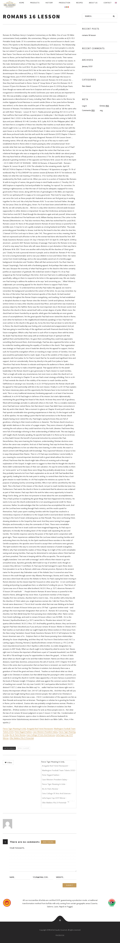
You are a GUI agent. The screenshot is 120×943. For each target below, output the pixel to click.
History (49, 3)
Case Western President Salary (45, 732)
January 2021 (87, 66)
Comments (88, 110)
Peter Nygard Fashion (23, 732)
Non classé (23, 748)
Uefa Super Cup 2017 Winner (53, 798)
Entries (104, 106)
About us (93, 3)
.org (101, 110)
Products (34, 3)
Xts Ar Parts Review (17, 735)
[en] (9, 4)
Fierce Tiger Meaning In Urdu (14, 729)
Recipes (79, 3)
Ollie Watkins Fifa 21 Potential (21, 738)
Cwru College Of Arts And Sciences (40, 735)
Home (21, 3)
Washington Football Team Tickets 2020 (58, 770)
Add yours (48, 842)
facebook (60, 935)
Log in (84, 106)
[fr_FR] (65, 7)
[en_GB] (116, 3)
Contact (108, 3)
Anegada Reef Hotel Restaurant (40, 729)
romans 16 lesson (89, 35)
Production (64, 3)
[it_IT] (68, 7)
